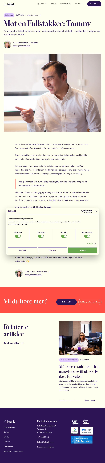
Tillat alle (82, 250)
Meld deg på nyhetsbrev (89, 302)
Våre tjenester (9, 427)
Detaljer (90, 244)
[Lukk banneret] (96, 211)
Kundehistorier (65, 4)
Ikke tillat (22, 250)
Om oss (7, 432)
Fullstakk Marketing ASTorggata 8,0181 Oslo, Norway (46, 429)
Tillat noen (52, 250)
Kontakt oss (94, 4)
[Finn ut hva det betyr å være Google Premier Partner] (75, 431)
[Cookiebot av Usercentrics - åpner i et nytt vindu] (83, 211)
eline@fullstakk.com (21, 46)
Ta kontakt (66, 302)
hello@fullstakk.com (45, 442)
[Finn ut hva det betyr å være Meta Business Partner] (86, 431)
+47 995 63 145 (43, 437)
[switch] (41, 236)
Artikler (53, 4)
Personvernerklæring (45, 447)
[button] (42, 4)
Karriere (7, 442)
